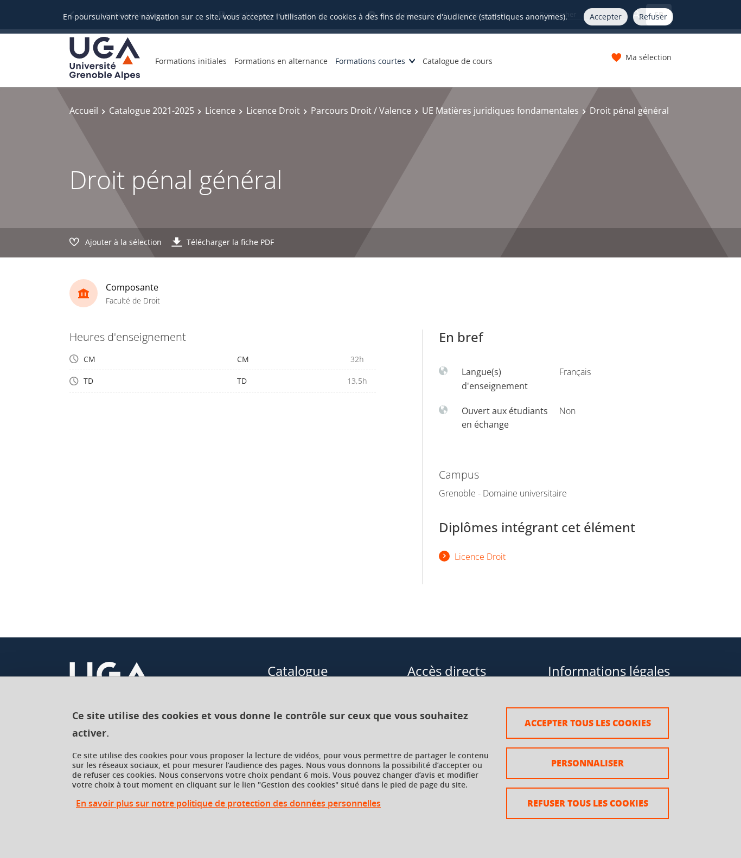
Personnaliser (587, 763)
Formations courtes (370, 61)
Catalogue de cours (458, 61)
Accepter (606, 16)
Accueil (83, 111)
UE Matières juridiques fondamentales (500, 111)
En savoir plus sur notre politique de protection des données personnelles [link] (228, 803)
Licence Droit (273, 111)
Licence (220, 111)
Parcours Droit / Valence (361, 111)
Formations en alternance (281, 61)
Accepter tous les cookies (588, 723)
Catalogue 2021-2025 (151, 111)
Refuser (653, 16)
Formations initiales (191, 61)
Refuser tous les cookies (587, 803)
